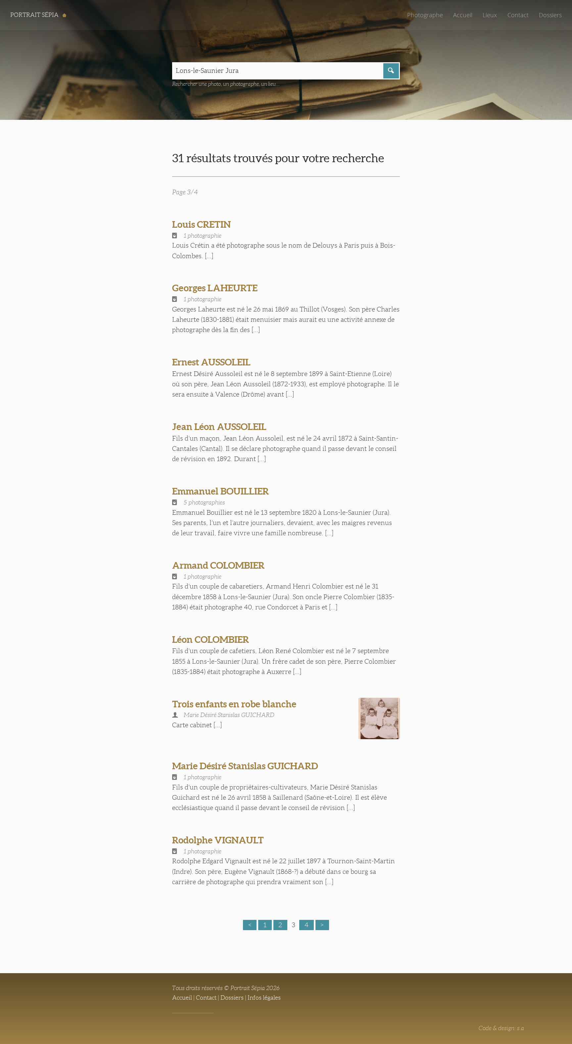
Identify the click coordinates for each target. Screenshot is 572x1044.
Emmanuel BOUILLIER (220, 491)
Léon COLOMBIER (210, 639)
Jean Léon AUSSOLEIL (219, 426)
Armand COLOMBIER (218, 565)
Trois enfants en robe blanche (234, 704)
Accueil (462, 15)
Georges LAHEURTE (215, 288)
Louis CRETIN (201, 224)
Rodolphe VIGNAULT (218, 840)
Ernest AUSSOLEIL (211, 362)
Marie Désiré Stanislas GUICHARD (245, 766)
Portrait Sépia (35, 15)
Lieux (490, 15)
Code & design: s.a (501, 1028)
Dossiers (550, 15)
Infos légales (264, 997)
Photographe (425, 15)
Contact (518, 15)
